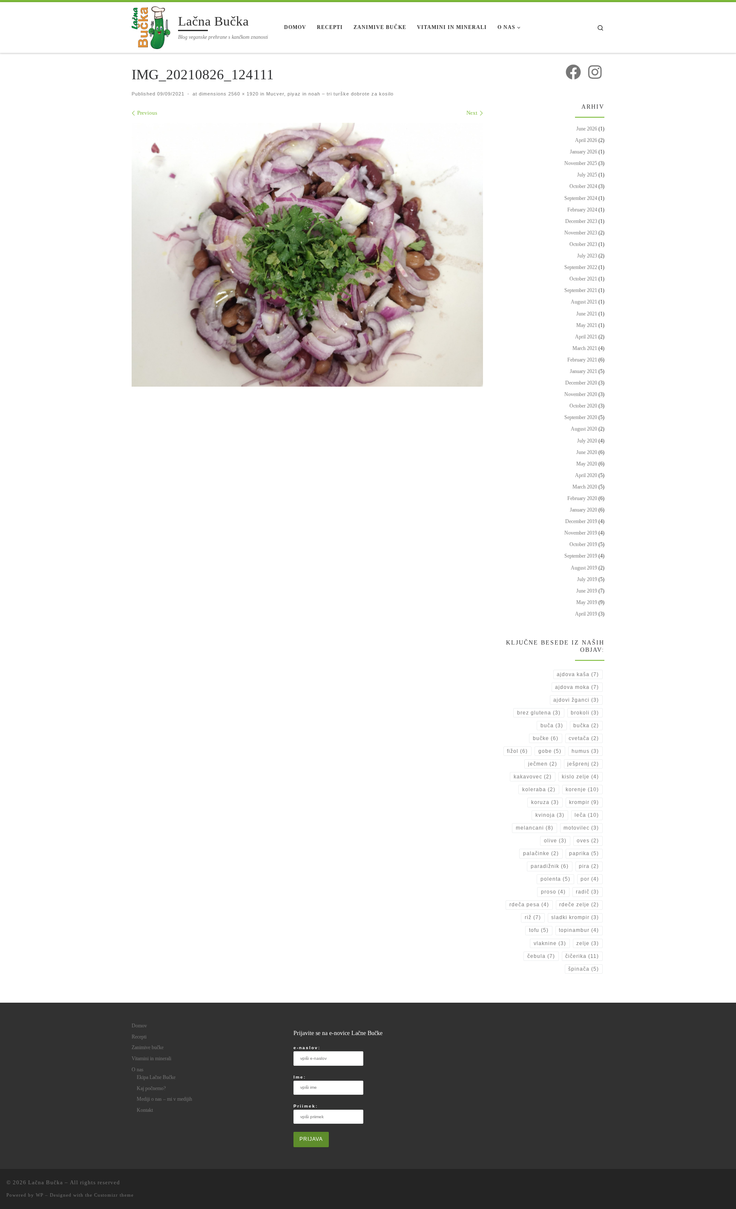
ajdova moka (577, 687)
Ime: (299, 1077)
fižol (517, 751)
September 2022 (580, 267)
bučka (586, 726)
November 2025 (580, 163)
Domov (139, 1026)
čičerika (582, 956)
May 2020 (586, 464)
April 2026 (586, 140)
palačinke (541, 853)
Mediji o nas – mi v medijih (164, 1099)
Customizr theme (114, 1194)
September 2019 (580, 556)
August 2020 (584, 429)
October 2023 (583, 244)
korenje (582, 790)
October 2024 (583, 186)
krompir (584, 802)
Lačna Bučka (45, 1182)
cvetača (584, 738)
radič (587, 892)
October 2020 (583, 406)
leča (587, 815)
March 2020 (584, 487)
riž (533, 917)
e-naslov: (306, 1047)
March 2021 (584, 348)
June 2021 (586, 314)
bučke (545, 738)
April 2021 (586, 337)
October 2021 (583, 279)
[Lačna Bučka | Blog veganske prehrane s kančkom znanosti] (153, 26)
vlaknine (550, 943)
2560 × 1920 (243, 93)
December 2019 (581, 521)
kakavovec (533, 777)
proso (553, 892)
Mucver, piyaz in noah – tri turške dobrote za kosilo (329, 93)
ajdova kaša (578, 674)
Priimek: (305, 1106)
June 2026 (586, 129)
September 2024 (580, 198)
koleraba (538, 790)
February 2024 (582, 210)
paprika (584, 853)
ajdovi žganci (576, 700)
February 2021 (582, 360)
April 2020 (586, 475)
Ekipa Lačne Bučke (156, 1077)
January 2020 (583, 510)
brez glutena (539, 713)
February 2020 (582, 498)
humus (585, 751)
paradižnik (550, 866)
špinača (583, 969)
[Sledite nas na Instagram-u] (595, 72)
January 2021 (583, 371)
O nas (138, 1070)
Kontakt (145, 1110)
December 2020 (581, 383)
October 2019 (583, 544)
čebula (541, 956)
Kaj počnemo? (151, 1088)
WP (39, 1194)
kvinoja (549, 815)
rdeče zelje (579, 905)
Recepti (139, 1037)
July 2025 (587, 175)
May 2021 (586, 325)
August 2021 (584, 302)
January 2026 (583, 152)
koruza (545, 802)
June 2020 (586, 452)
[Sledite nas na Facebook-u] (573, 72)
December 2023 (581, 221)
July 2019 (587, 579)
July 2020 (587, 441)
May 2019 (586, 602)
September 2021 (580, 290)
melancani (534, 828)
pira (589, 866)
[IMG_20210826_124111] (307, 255)
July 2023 (587, 256)
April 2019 (586, 614)
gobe (549, 751)
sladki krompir (575, 917)
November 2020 (580, 394)
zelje (587, 943)
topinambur (579, 930)
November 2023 (580, 233)
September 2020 (580, 417)
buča (551, 726)
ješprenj (583, 764)
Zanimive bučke (148, 1047)
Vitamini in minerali (151, 1058)
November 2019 (580, 533)
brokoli (585, 713)
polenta (555, 879)
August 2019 (584, 568)
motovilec (581, 828)
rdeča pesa (529, 905)
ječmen (542, 764)
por (590, 879)
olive (555, 841)
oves (588, 841)
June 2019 (586, 591)
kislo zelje (580, 777)
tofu (539, 930)
